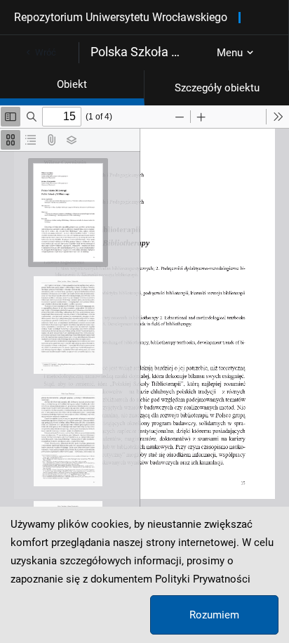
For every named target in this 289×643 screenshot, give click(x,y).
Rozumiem (214, 615)
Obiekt (72, 84)
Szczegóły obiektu (217, 88)
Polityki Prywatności (202, 579)
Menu (230, 52)
